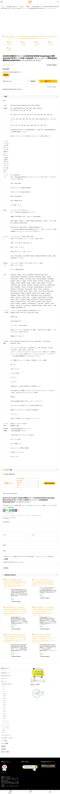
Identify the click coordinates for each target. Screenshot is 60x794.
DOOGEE (4, 695)
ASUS (28, 6)
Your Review (6, 522)
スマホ (21, 6)
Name (5, 545)
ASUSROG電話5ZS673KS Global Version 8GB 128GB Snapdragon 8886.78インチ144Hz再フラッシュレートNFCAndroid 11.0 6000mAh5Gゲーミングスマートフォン (48, 648)
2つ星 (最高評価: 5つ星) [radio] (11, 517)
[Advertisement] (30, 21)
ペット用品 (4, 741)
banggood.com (8, 81)
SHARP (4, 711)
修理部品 (3, 730)
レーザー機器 (4, 743)
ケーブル (3, 686)
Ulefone (4, 714)
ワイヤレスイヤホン (6, 725)
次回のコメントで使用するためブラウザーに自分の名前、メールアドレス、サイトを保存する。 (29, 556)
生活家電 (3, 749)
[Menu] (2, 2)
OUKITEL (4, 705)
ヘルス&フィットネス (7, 738)
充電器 (3, 732)
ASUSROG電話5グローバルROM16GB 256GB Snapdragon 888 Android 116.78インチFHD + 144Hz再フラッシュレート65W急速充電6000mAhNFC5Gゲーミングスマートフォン (48, 621)
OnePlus (4, 702)
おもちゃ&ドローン (6, 676)
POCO (4, 707)
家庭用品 (3, 746)
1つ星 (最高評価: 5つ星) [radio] (10, 517)
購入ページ (48, 81)
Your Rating (6, 518)
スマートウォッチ (5, 735)
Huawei (4, 700)
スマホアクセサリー (6, 721)
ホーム (2, 6)
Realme (4, 709)
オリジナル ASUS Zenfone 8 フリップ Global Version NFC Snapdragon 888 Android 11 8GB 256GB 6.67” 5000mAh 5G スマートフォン (48, 590)
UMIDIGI (4, 716)
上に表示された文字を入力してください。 (14, 562)
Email (4, 551)
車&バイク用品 (5, 752)
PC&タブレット (5, 673)
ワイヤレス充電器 (5, 727)
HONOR (4, 698)
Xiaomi (4, 718)
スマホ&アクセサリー (12, 6)
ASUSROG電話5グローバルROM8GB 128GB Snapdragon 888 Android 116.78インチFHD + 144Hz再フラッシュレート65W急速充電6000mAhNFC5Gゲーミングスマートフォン (19, 621)
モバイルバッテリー (6, 723)
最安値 (6, 75)
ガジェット (4, 681)
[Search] (57, 2)
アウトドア (4, 678)
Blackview (5, 693)
